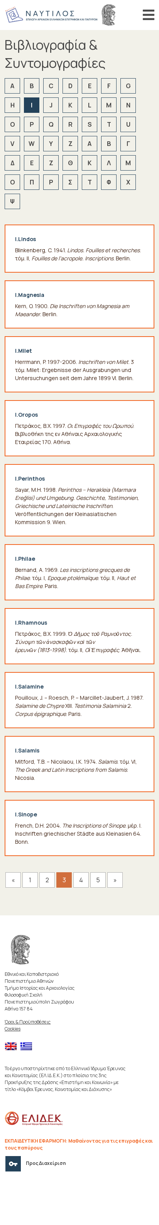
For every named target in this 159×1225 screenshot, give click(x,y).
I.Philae (25, 558)
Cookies (12, 1029)
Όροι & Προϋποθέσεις (28, 1022)
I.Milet (23, 350)
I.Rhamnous (31, 622)
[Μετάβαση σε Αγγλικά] (12, 1046)
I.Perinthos (30, 478)
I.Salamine (29, 686)
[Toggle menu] (148, 15)
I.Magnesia (29, 294)
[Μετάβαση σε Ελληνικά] (28, 1046)
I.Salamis (27, 750)
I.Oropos (26, 414)
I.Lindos (25, 239)
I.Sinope (26, 814)
